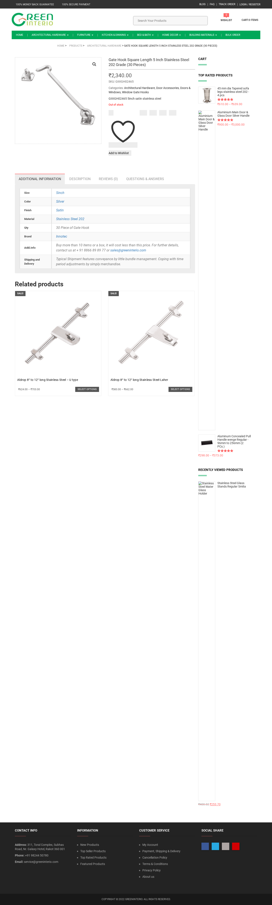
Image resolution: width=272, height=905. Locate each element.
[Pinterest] (172, 113)
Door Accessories (167, 88)
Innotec (61, 236)
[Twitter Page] (215, 846)
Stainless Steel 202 (70, 219)
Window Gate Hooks (135, 92)
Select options (87, 389)
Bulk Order (232, 34)
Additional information (40, 179)
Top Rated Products (93, 857)
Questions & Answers (145, 179)
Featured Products (92, 864)
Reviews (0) (108, 179)
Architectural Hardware (49, 34)
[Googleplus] (163, 113)
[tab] (40, 179)
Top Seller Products (93, 851)
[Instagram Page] (225, 846)
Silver (60, 201)
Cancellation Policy (154, 857)
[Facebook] (143, 113)
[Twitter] (153, 113)
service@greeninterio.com (41, 861)
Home (19, 34)
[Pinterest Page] (235, 846)
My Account (150, 844)
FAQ (212, 4)
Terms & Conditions (155, 864)
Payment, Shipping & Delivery (161, 851)
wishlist (226, 20)
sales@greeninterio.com (128, 250)
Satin (60, 210)
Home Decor (170, 34)
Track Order (227, 4)
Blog (202, 4)
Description (80, 179)
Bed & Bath (144, 34)
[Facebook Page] (205, 846)
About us (148, 876)
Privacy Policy (151, 870)
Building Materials (202, 34)
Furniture (84, 34)
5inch (60, 193)
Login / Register (249, 4)
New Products (89, 844)
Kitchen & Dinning (114, 34)
